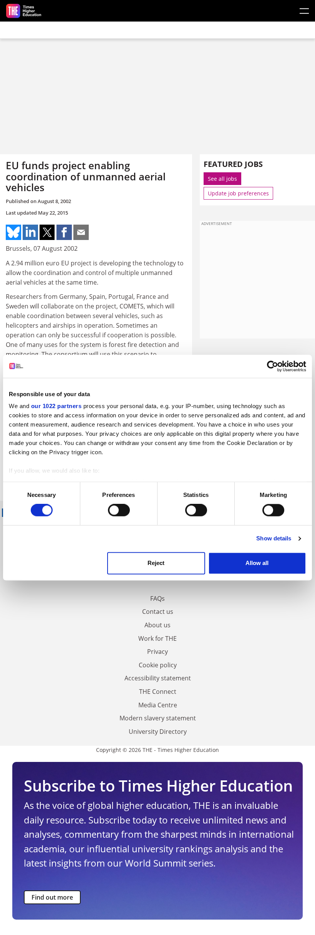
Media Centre (157, 705)
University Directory (158, 731)
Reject (156, 563)
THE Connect (157, 691)
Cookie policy (158, 665)
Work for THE (157, 638)
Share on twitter (47, 232)
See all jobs (222, 178)
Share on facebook (64, 232)
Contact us (157, 611)
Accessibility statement (157, 678)
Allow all (257, 563)
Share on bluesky (13, 232)
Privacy (157, 651)
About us (157, 625)
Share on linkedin (30, 232)
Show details (273, 538)
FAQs (157, 598)
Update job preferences (238, 193)
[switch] (119, 510)
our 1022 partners (56, 406)
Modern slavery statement (157, 718)
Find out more (52, 897)
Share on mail (81, 232)
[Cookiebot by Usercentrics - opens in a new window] (272, 366)
